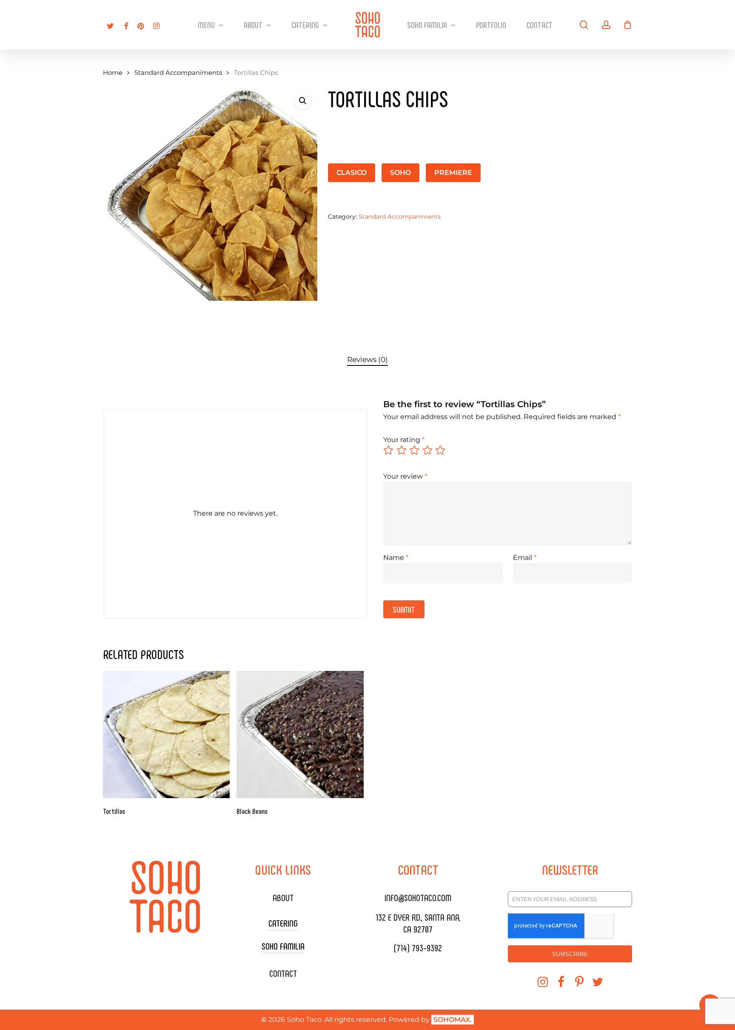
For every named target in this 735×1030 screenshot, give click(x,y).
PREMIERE (453, 172)
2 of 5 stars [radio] (401, 450)
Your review (405, 476)
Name (395, 558)
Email (524, 558)
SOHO (400, 172)
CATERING (283, 922)
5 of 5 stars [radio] (440, 450)
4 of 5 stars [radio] (427, 450)
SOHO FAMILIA (283, 945)
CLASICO (351, 172)
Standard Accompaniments (178, 73)
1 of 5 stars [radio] (388, 450)
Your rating (403, 440)
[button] (303, 100)
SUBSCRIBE (570, 954)
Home (112, 73)
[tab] (367, 360)
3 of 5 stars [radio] (414, 450)
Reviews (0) (367, 359)
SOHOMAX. (452, 1020)
